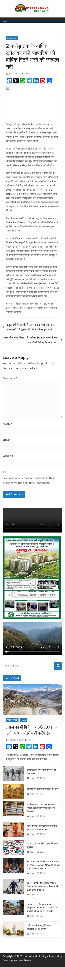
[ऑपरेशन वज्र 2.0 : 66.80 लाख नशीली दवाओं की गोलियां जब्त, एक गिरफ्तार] (13, 810)
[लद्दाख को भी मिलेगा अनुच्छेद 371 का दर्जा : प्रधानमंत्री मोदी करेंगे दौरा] (32, 699)
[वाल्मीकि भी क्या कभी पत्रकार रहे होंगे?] (13, 791)
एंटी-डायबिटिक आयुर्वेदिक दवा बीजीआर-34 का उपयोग (39, 927)
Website (8, 456)
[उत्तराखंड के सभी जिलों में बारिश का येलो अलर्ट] (13, 774)
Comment (10, 378)
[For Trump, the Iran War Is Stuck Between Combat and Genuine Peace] (13, 888)
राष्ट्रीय (24, 720)
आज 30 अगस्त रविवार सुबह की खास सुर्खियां (42, 845)
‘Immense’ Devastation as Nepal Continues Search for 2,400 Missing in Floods (42, 907)
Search (58, 665)
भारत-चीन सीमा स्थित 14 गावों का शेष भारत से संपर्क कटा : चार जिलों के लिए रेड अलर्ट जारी (31, 340)
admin (27, 73)
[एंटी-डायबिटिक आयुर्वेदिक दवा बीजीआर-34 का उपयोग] (13, 930)
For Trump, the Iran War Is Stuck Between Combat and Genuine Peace (42, 886)
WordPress (25, 960)
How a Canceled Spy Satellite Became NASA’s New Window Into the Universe (43, 865)
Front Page (12, 720)
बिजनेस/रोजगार (11, 38)
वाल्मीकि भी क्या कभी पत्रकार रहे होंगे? (43, 788)
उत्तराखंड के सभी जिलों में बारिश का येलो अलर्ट (41, 771)
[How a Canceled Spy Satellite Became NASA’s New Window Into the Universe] (13, 867)
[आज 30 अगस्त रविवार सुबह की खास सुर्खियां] (13, 848)
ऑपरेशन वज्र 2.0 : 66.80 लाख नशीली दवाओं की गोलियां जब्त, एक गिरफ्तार (41, 808)
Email (7, 439)
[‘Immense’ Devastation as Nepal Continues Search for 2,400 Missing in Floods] (13, 910)
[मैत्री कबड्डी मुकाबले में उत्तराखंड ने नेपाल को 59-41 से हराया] (13, 830)
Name (7, 423)
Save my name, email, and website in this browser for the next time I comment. (28, 480)
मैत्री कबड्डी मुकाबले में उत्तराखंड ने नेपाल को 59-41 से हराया (42, 827)
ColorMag (8, 960)
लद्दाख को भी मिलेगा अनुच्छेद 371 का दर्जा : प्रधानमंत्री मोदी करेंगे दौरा (32, 730)
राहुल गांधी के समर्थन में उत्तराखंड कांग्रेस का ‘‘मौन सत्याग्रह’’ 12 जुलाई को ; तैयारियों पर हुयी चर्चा (30, 327)
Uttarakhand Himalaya (35, 956)
